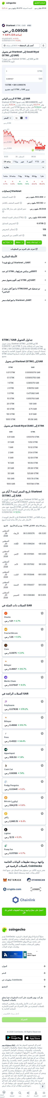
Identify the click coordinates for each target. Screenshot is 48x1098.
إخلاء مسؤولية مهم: (8, 1045)
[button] (24, 249)
